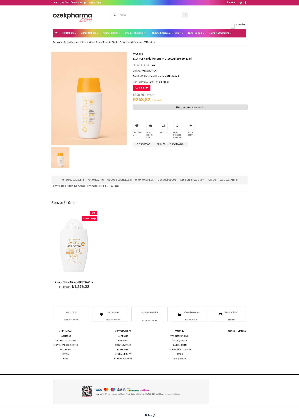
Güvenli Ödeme (167, 179)
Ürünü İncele (85, 250)
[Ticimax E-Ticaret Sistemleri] (149, 415)
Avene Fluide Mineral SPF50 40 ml (74, 282)
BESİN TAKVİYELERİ (123, 345)
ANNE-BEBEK (123, 341)
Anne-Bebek (194, 33)
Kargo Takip (95, 2)
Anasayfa (57, 33)
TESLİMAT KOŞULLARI (180, 336)
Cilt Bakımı (68, 33)
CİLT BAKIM (123, 336)
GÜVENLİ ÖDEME (180, 345)
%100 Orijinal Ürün (192, 179)
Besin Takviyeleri (135, 33)
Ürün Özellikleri (73, 179)
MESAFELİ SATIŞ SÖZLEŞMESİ (65, 345)
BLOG (65, 359)
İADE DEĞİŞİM (65, 350)
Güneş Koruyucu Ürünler (166, 33)
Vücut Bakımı (88, 33)
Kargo (212, 179)
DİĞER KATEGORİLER (123, 359)
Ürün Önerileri (144, 179)
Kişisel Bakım (110, 33)
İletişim (231, 2)
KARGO (180, 354)
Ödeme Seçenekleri (119, 179)
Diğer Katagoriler (219, 33)
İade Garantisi (229, 179)
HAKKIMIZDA (65, 336)
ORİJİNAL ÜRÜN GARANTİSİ (179, 350)
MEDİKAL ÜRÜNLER (123, 354)
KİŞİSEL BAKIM (123, 350)
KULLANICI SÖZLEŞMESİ (65, 341)
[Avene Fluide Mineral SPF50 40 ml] (74, 245)
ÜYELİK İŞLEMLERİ (179, 341)
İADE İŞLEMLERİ (179, 359)
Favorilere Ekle (74, 250)
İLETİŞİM (65, 354)
